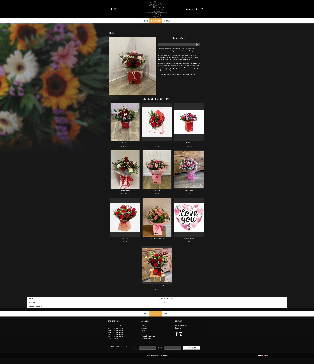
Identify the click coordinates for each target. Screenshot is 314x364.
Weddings (163, 302)
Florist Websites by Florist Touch (157, 356)
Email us (178, 328)
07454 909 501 (189, 9)
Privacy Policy (146, 338)
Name (135, 348)
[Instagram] (115, 9)
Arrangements (35, 306)
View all (32, 299)
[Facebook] (111, 9)
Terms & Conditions (148, 336)
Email (160, 348)
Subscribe (192, 348)
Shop (111, 33)
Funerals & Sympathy (168, 299)
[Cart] (203, 9)
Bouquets (33, 302)
